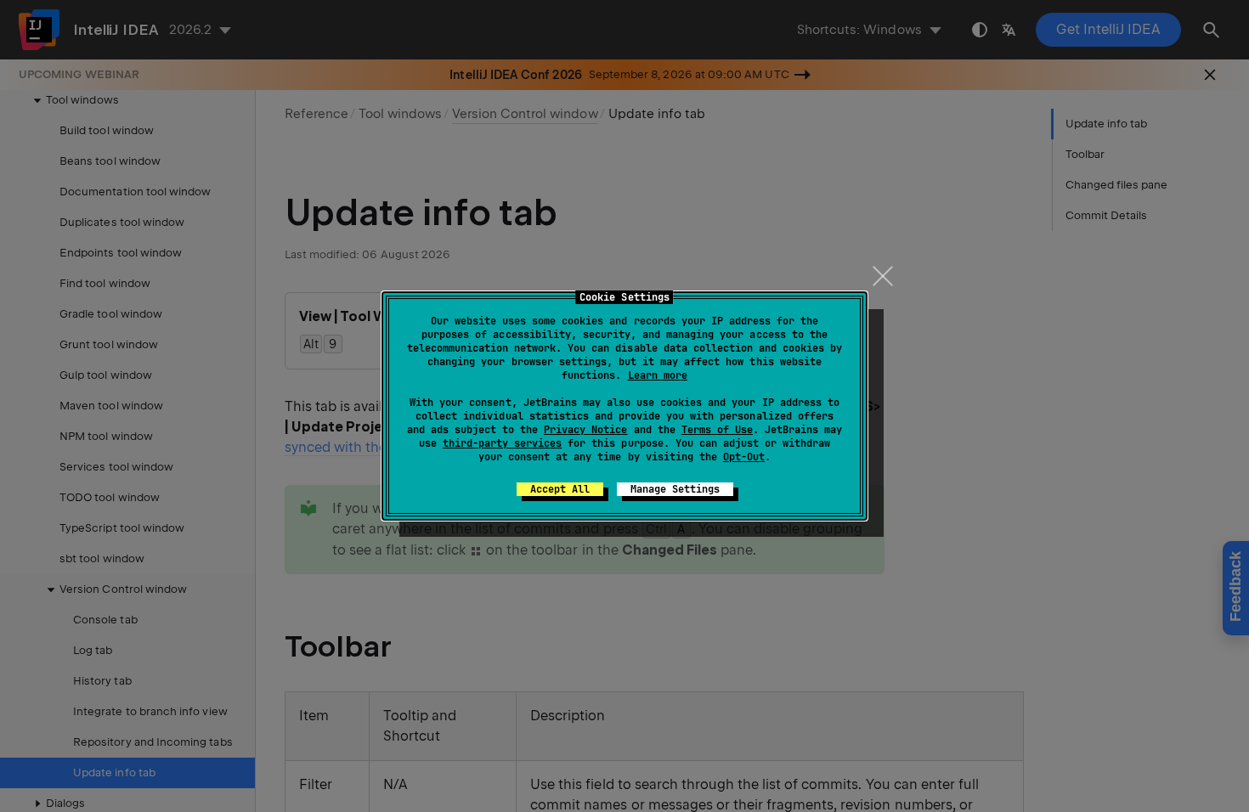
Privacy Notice (585, 430)
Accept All (560, 489)
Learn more (657, 375)
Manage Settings (675, 489)
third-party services (502, 443)
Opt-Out (744, 457)
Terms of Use (717, 430)
